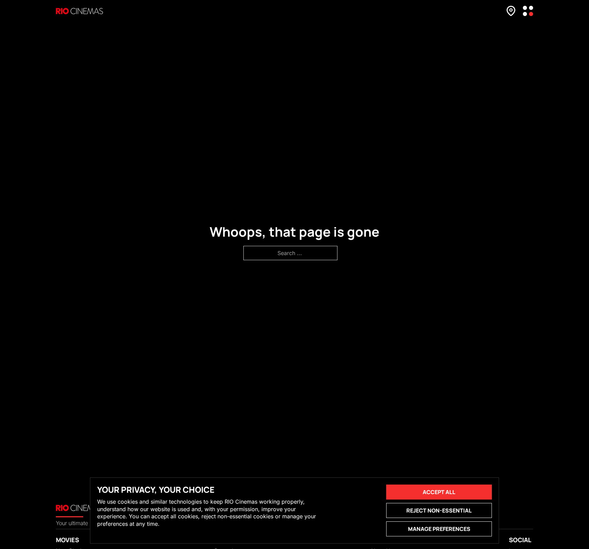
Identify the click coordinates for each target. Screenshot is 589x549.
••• (528, 11)
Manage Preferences (439, 529)
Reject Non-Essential (439, 510)
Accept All (439, 492)
